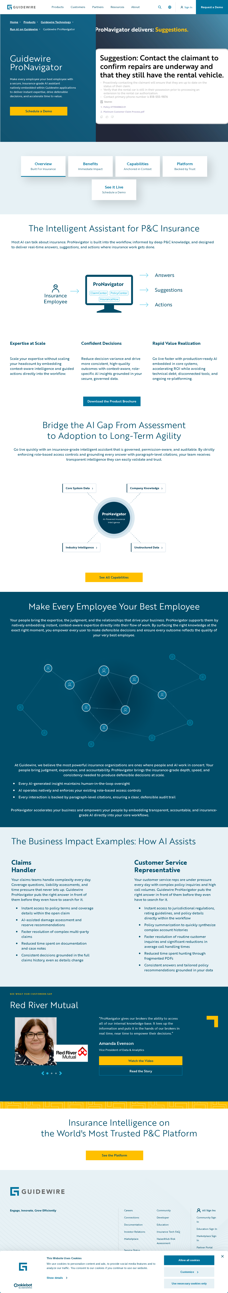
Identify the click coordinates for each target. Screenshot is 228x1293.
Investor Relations (134, 1232)
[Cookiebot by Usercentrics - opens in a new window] (23, 1286)
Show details (55, 1277)
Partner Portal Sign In (205, 1249)
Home (14, 22)
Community (164, 1210)
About (135, 7)
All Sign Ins (209, 1210)
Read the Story (140, 1071)
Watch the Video (140, 1060)
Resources (117, 7)
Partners (97, 7)
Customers (78, 7)
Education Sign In (207, 1229)
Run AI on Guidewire (24, 29)
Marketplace (131, 1239)
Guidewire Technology (56, 22)
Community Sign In (206, 1220)
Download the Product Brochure (111, 401)
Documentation (133, 1224)
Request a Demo (212, 7)
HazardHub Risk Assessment (166, 1241)
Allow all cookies (189, 1260)
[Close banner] (222, 1256)
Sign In (188, 7)
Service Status (132, 1250)
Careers (128, 1210)
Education (163, 1224)
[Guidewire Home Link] (37, 1191)
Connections (131, 1217)
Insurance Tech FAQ (168, 1232)
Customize (187, 1271)
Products (58, 7)
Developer (163, 1217)
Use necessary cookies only (189, 1283)
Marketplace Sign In (206, 1238)
